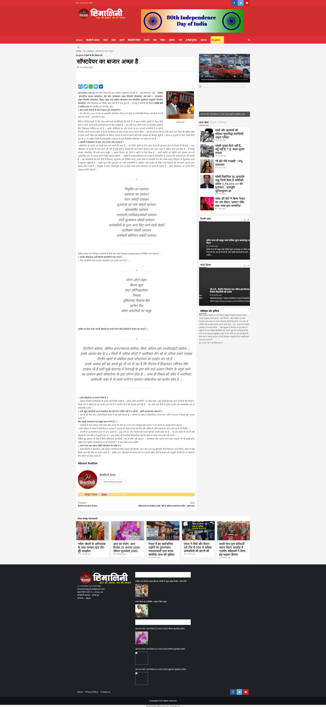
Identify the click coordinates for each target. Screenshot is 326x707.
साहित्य (172, 40)
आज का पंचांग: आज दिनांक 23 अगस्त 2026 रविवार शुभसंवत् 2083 (126, 547)
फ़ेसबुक (88, 494)
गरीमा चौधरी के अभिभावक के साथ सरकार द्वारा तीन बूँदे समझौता (92, 547)
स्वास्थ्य (204, 40)
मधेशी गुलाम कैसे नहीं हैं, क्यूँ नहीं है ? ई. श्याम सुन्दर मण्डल (229, 149)
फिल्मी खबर (205, 218)
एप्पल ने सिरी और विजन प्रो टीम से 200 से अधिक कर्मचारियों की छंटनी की (198, 547)
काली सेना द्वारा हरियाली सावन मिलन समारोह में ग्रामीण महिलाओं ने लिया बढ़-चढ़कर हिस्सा (232, 549)
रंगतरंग (147, 40)
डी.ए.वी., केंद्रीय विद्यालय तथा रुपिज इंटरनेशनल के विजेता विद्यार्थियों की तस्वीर (222, 290)
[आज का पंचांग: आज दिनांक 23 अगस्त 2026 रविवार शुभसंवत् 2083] (141, 638)
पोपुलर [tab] (213, 122)
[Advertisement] (123, 611)
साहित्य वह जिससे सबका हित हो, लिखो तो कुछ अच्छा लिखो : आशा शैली (161, 581)
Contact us (105, 692)
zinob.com (133, 253)
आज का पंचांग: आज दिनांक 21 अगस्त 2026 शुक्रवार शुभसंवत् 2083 (222, 114)
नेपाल (105, 40)
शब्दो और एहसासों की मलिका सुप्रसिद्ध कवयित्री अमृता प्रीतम (229, 133)
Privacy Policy (91, 692)
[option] (224, 101)
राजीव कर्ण (158, 103)
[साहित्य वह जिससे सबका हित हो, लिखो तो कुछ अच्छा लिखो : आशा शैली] (141, 590)
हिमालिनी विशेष (134, 40)
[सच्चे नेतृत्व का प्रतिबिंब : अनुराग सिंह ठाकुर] (141, 610)
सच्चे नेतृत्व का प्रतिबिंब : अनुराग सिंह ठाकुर (151, 601)
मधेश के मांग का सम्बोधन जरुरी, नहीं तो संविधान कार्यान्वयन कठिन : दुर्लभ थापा (166, 504)
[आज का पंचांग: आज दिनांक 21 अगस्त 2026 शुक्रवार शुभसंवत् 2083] (141, 678)
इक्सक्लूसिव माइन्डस (86, 93)
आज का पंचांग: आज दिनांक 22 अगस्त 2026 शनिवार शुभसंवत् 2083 (160, 649)
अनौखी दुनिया (191, 40)
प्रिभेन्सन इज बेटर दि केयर (87, 504)
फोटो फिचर (205, 264)
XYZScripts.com (175, 706)
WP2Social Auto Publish (153, 706)
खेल (155, 40)
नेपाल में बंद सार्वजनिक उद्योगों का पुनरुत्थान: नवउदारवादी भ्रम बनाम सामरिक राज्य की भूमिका (161, 549)
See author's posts (113, 482)
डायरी (121, 40)
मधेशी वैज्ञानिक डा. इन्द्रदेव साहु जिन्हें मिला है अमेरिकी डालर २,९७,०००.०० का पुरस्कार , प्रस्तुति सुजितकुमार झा (229, 184)
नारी (180, 40)
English (216, 40)
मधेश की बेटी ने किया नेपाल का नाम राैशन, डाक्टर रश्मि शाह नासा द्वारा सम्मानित (230, 202)
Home (79, 40)
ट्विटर (95, 494)
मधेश (114, 40)
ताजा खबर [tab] (204, 122)
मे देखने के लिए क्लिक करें (89, 55)
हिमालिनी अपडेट (92, 40)
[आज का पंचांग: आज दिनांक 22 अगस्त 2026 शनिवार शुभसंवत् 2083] (141, 658)
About (80, 692)
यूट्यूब (103, 494)
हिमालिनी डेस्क (108, 475)
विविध (162, 40)
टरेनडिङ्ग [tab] (221, 122)
